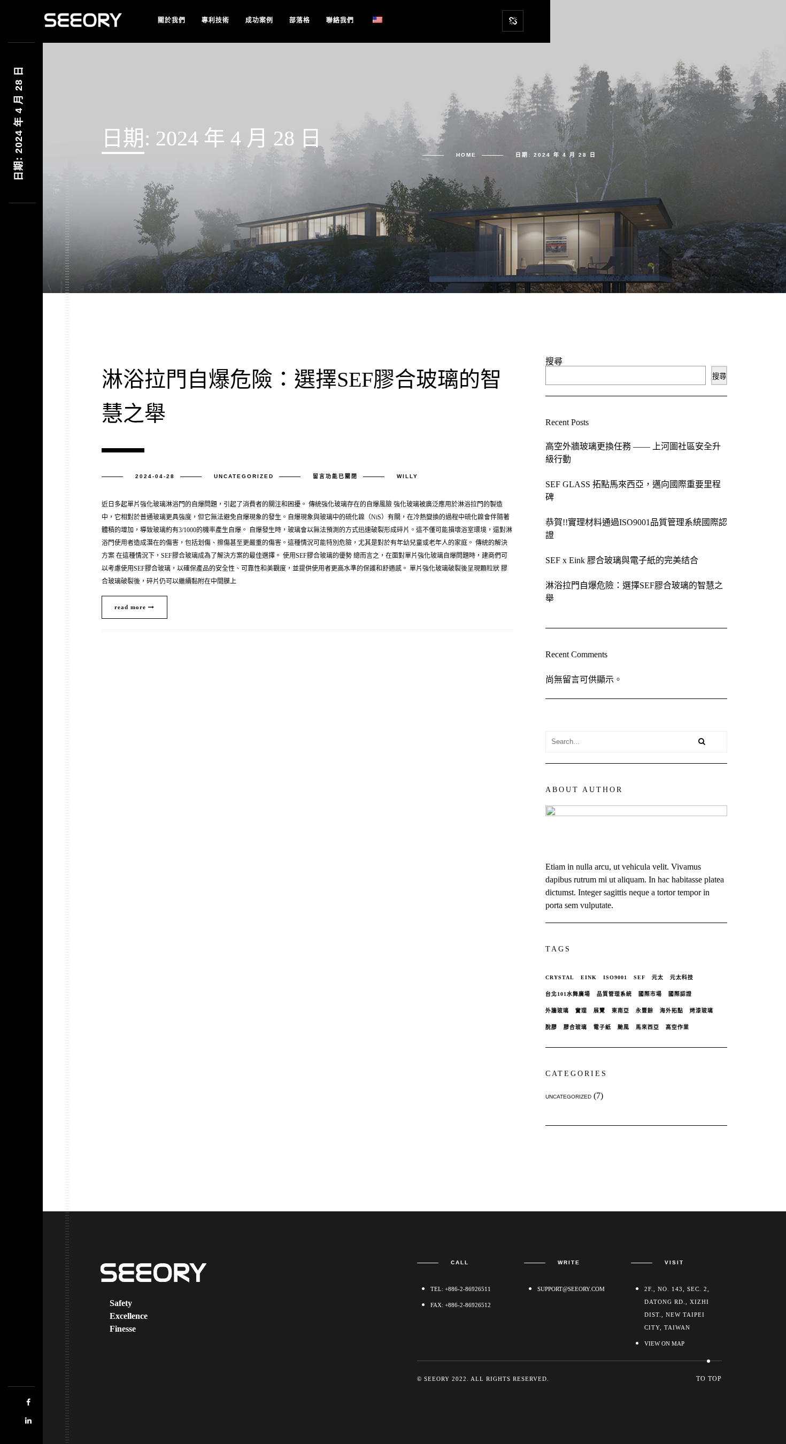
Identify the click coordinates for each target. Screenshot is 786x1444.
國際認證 (680, 994)
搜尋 (553, 361)
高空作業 (677, 1027)
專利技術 (215, 20)
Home (466, 155)
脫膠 (551, 1027)
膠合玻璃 (575, 1027)
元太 (658, 977)
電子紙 (602, 1027)
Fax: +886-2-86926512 (460, 1305)
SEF (639, 977)
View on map (664, 1343)
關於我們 (172, 20)
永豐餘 (644, 1010)
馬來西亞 (647, 1027)
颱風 (623, 1027)
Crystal (559, 977)
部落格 (299, 20)
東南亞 (620, 1010)
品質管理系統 (614, 994)
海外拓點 (671, 1010)
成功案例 (259, 20)
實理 (581, 1010)
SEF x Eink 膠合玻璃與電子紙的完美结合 (621, 560)
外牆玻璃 (557, 1010)
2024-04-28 (155, 476)
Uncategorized (244, 476)
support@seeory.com (571, 1289)
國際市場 (650, 994)
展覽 (599, 1010)
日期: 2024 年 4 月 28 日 (18, 123)
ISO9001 (615, 977)
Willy (407, 476)
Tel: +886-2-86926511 (460, 1289)
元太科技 (681, 977)
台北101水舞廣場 (567, 994)
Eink (589, 977)
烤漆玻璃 (701, 1010)
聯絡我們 (340, 20)
